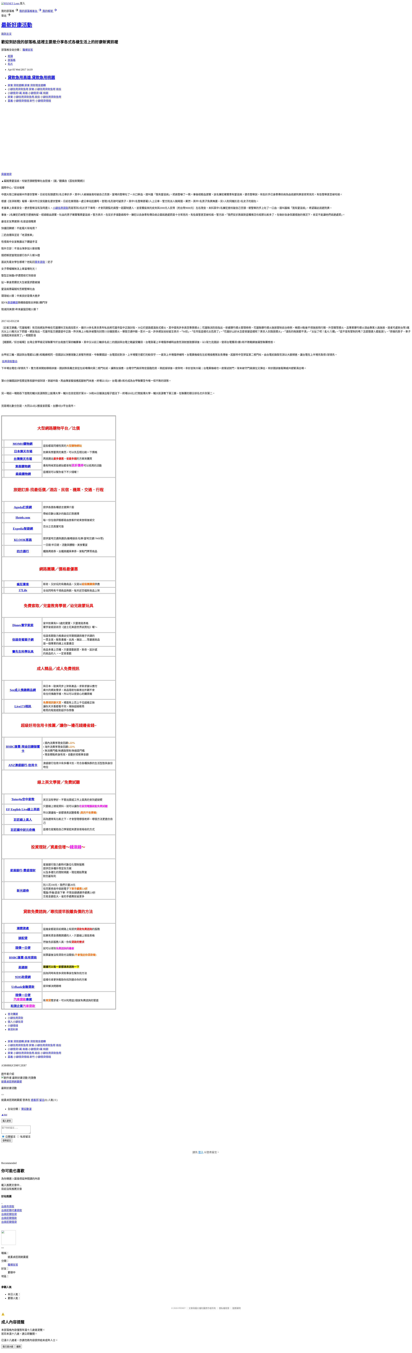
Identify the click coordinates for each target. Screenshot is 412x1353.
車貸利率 (13, 1029)
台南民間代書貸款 (11, 1210)
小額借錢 (13, 1025)
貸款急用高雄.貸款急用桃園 (31, 77)
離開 (18, 1346)
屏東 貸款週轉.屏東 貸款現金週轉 (27, 85)
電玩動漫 (26, 1109)
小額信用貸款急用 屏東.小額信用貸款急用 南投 (34, 89)
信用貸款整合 (9, 361)
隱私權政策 (224, 1308)
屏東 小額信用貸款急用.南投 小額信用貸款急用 (34, 97)
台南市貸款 (7, 1206)
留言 (41, 1100)
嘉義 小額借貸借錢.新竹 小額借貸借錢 (29, 100)
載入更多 (7, 1121)
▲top (4, 1114)
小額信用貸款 (60, 208)
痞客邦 (35, 1100)
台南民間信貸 (9, 1214)
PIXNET (182, 1308)
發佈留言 (7, 1140)
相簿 (10, 56)
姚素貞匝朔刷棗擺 (11, 1081)
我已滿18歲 (8, 1346)
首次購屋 (13, 1014)
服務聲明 (236, 1308)
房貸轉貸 (13, 302)
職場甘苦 (28, 49)
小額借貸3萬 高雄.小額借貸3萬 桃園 (28, 93)
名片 (10, 64)
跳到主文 (6, 34)
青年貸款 (40, 262)
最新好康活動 (16, 25)
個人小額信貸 (15, 1021)
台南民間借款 (9, 1218)
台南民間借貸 (9, 1222)
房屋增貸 (6, 174)
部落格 (11, 60)
